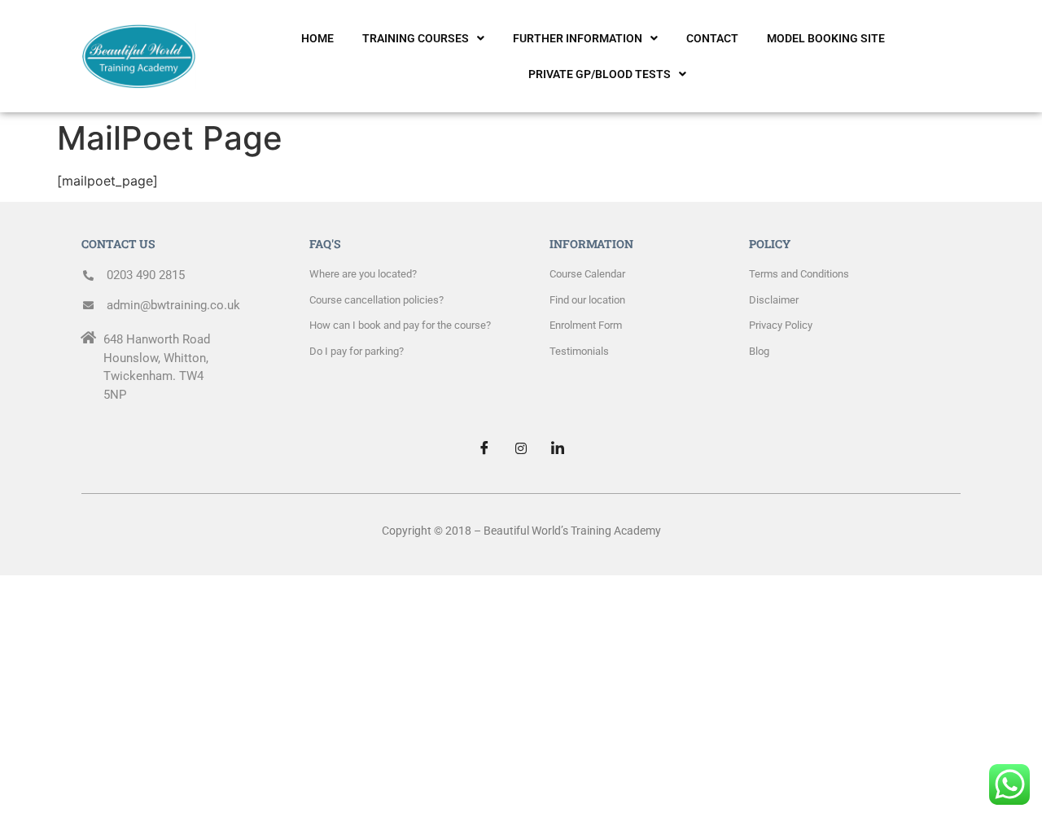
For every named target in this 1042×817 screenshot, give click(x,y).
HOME (317, 38)
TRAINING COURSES (415, 38)
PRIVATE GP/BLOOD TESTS (599, 74)
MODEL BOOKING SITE (826, 38)
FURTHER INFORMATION (577, 38)
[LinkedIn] (557, 448)
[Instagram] (521, 448)
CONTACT (712, 38)
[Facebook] (484, 448)
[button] (423, 38)
